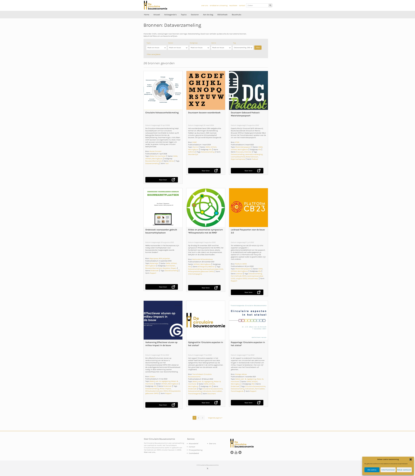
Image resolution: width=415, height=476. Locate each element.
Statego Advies (241, 374)
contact (242, 5)
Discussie (239, 152)
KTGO (237, 142)
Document (211, 394)
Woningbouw (157, 159)
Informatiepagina (195, 274)
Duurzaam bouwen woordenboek (204, 112)
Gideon (152, 376)
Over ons (212, 443)
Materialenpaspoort (243, 147)
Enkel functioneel (388, 470)
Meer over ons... (150, 452)
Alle (210, 149)
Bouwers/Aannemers (153, 161)
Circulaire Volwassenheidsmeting (162, 112)
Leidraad (239, 274)
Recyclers (166, 268)
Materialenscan (252, 157)
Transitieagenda (194, 394)
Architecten (170, 266)
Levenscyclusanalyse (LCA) (212, 269)
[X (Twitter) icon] (207, 468)
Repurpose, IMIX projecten (160, 258)
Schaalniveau (252, 278)
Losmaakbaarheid (238, 157)
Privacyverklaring (195, 450)
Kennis (195, 147)
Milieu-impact (165, 389)
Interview (247, 152)
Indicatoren (206, 391)
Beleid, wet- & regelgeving (160, 381)
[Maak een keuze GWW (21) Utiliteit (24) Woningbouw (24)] (178, 48)
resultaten (233, 5)
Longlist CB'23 (241, 278)
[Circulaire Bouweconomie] (155, 9)
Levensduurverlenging (254, 154)
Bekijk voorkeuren (404, 470)
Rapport (153, 273)
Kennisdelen (217, 391)
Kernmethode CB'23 (238, 276)
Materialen (154, 263)
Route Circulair (155, 151)
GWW (175, 156)
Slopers (173, 268)
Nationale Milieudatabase (202, 259)
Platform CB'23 (241, 264)
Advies (171, 161)
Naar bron (163, 180)
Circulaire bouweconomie (212, 389)
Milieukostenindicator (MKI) (156, 391)
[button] (411, 459)
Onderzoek (154, 271)
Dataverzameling (152, 163)
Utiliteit (148, 159)
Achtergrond (203, 267)
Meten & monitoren (158, 156)
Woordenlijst (193, 154)
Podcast (255, 159)
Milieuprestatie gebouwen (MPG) (201, 271)
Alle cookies (371, 470)
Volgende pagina (214, 418)
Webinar (211, 267)
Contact (192, 447)
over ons (204, 5)
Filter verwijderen (153, 54)
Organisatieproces (238, 159)
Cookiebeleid (194, 453)
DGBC (194, 142)
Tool (166, 163)
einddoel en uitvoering (218, 5)
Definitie (191, 152)
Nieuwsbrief (193, 443)
